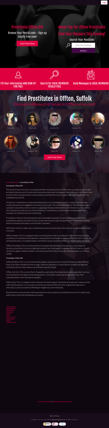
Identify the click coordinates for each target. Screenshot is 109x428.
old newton (10, 310)
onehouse (9, 312)
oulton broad (11, 322)
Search (83, 51)
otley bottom (11, 317)
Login (104, 2)
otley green (10, 319)
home (8, 182)
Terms (52, 416)
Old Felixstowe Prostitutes (62, 401)
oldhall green (11, 308)
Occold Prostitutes (44, 401)
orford (8, 314)
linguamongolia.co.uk (58, 419)
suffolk (15, 182)
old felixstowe (11, 307)
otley (8, 315)
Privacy (57, 416)
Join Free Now (27, 43)
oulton (8, 320)
